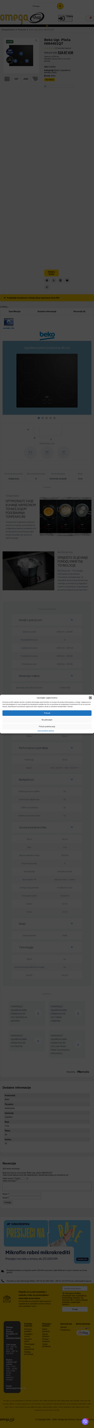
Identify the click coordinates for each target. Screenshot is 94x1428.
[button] (90, 697)
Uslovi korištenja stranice (45, 730)
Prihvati (47, 713)
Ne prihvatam (47, 720)
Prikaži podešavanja (47, 726)
